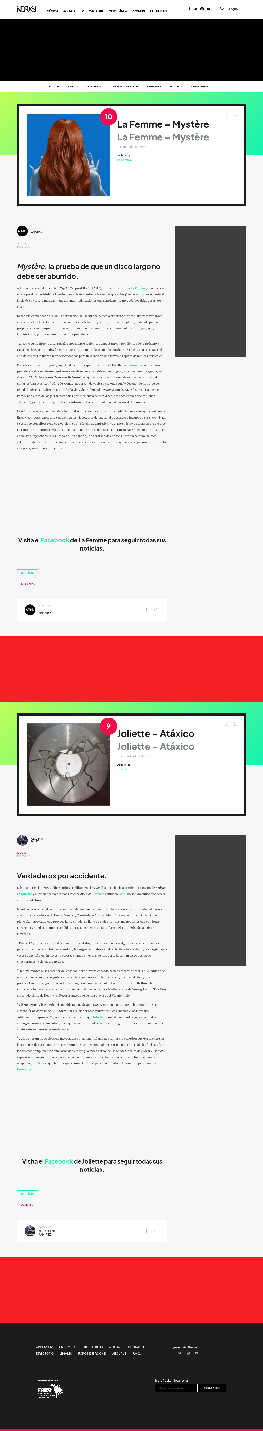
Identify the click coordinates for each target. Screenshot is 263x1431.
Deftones (99, 894)
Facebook (55, 540)
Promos (138, 11)
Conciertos (93, 86)
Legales (66, 1353)
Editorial (36, 232)
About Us (119, 1353)
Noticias (54, 86)
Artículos (175, 86)
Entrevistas (154, 86)
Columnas (158, 11)
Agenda (69, 11)
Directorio (45, 1353)
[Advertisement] (131, 50)
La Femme (124, 159)
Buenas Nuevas (199, 86)
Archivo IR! (44, 1347)
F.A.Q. (137, 1353)
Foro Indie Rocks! (92, 1353)
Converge (24, 1069)
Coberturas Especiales (124, 86)
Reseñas (73, 86)
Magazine (96, 11)
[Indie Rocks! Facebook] (189, 9)
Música (52, 11)
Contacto (136, 1347)
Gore (122, 894)
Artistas (115, 1347)
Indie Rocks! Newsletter (171, 1380)
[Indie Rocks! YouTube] (208, 9)
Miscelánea (118, 11)
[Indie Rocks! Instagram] (202, 9)
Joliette (122, 769)
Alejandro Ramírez (37, 840)
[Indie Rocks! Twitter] (195, 9)
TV (82, 11)
